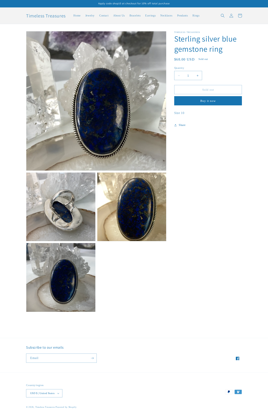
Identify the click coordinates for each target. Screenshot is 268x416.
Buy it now (208, 100)
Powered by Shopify (66, 407)
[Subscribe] (92, 358)
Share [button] (182, 125)
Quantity (179, 67)
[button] (222, 15)
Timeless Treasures (45, 407)
